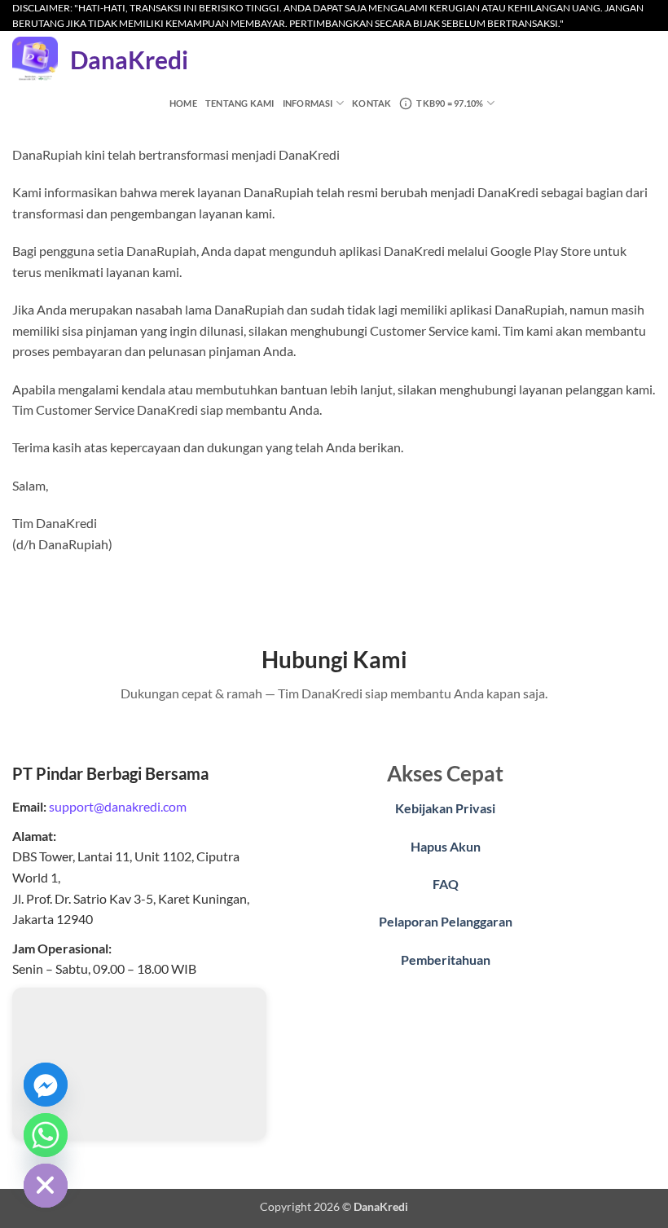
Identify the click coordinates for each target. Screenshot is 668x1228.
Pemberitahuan (445, 959)
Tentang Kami (240, 103)
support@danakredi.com (118, 806)
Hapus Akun (446, 846)
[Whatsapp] (46, 1135)
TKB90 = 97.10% (449, 103)
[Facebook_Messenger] (46, 1085)
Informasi (308, 103)
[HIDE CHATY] (46, 1186)
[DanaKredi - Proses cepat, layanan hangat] (35, 59)
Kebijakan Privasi (445, 808)
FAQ (446, 883)
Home (183, 103)
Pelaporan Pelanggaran (445, 921)
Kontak (371, 103)
